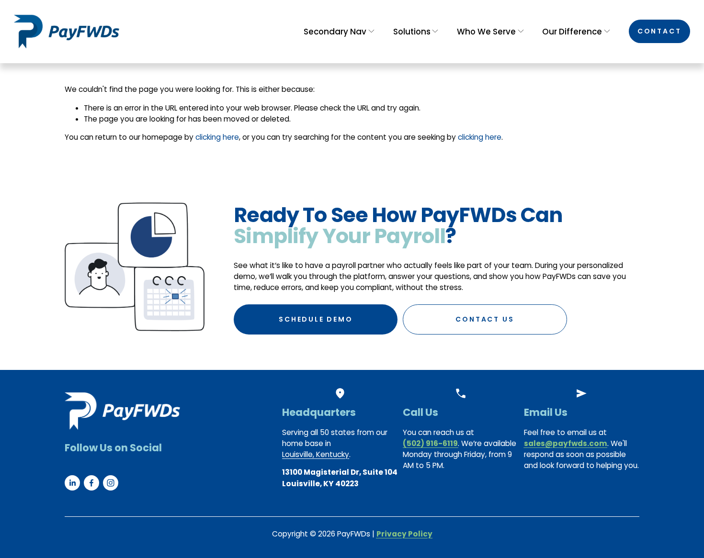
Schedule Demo (315, 319)
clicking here (217, 137)
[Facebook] (91, 483)
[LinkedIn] (72, 483)
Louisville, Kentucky (315, 454)
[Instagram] (110, 483)
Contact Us (484, 319)
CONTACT (659, 31)
